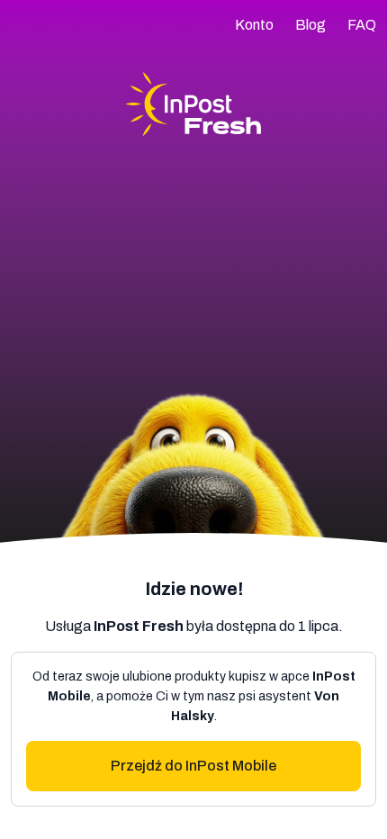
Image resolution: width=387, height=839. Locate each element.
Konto (254, 24)
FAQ (361, 24)
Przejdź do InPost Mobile (193, 765)
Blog (310, 24)
